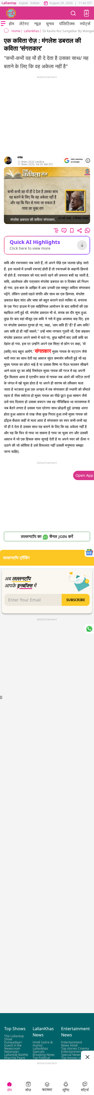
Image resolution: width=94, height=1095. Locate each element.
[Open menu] (3, 23)
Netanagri (11, 1051)
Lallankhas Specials (40, 1050)
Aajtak (23, 3)
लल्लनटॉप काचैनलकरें (47, 536)
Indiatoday (38, 3)
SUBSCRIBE (75, 600)
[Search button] (73, 13)
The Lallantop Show (14, 1037)
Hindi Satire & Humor (43, 1044)
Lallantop (9, 3)
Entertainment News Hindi (71, 1044)
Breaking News (44, 1054)
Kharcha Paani (14, 1058)
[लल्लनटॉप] (11, 13)
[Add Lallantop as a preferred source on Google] (73, 160)
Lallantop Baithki (16, 1054)
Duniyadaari (13, 1042)
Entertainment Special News (71, 1053)
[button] (86, 13)
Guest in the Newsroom (13, 1047)
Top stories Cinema (75, 1048)
